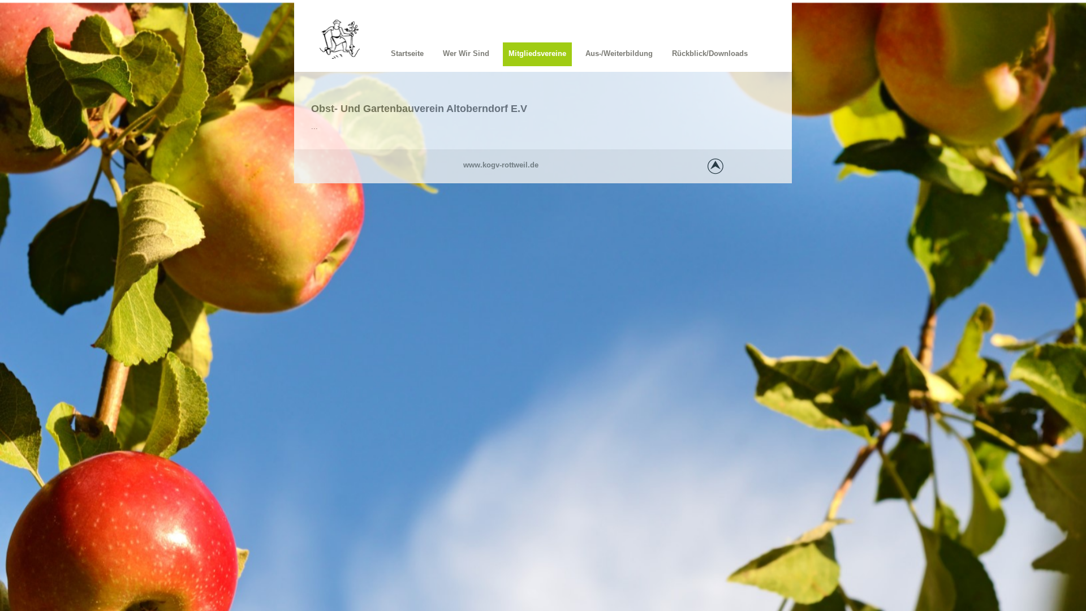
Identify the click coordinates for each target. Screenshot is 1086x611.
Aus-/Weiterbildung (619, 53)
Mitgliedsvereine (537, 53)
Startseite (407, 53)
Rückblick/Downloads (710, 53)
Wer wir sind (466, 53)
